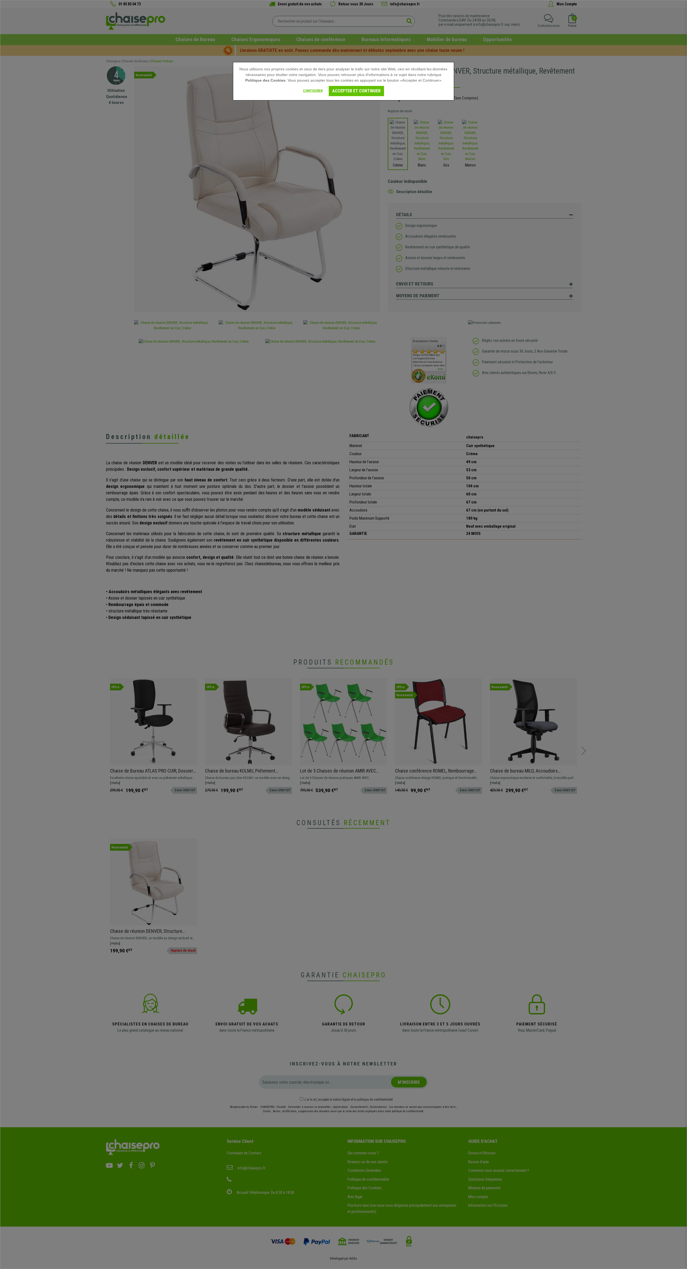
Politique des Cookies (265, 80)
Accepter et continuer (356, 90)
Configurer (313, 91)
